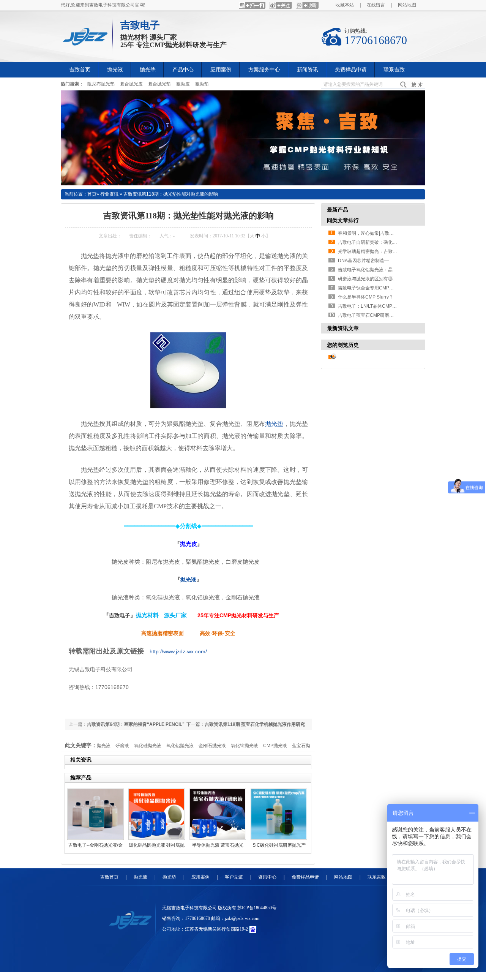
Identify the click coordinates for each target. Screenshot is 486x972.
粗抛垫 (202, 84)
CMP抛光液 (275, 745)
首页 (91, 194)
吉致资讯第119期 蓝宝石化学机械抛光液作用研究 (255, 724)
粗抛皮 (183, 84)
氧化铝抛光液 (180, 745)
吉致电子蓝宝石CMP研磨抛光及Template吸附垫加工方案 (396, 315)
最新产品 (337, 210)
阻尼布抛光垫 (101, 84)
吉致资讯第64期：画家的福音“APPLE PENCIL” (136, 724)
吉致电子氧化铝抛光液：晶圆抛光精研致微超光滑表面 (392, 269)
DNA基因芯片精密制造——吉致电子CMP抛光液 (387, 260)
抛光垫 (274, 423)
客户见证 (234, 877)
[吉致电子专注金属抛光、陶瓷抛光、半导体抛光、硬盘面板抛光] (243, 137)
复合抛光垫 (159, 84)
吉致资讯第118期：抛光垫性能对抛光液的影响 (170, 194)
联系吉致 (377, 877)
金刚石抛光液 (212, 745)
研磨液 (122, 745)
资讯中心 (267, 877)
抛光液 (188, 580)
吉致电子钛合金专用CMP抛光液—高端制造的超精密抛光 (395, 288)
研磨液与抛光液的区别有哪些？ (370, 278)
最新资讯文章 (343, 328)
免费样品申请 (305, 877)
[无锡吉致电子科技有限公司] (88, 35)
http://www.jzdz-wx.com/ (178, 651)
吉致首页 (109, 877)
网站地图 (407, 5)
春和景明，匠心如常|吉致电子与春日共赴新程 (384, 233)
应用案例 (200, 877)
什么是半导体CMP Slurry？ (365, 297)
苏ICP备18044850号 (256, 907)
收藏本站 (345, 5)
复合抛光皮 (131, 84)
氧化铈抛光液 (244, 745)
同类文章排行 (343, 220)
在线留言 (376, 5)
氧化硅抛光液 (147, 745)
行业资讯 (109, 194)
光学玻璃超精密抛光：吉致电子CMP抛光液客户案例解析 (395, 251)
